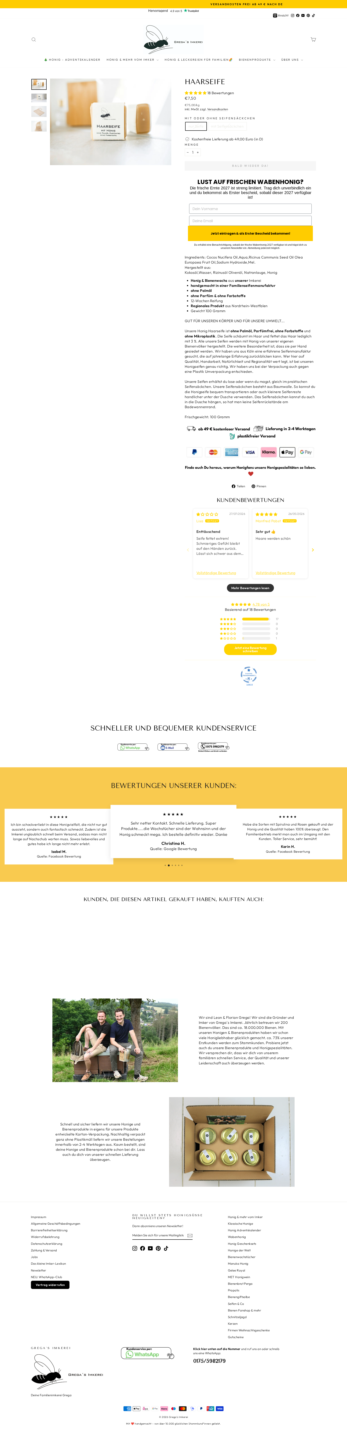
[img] (207, 514)
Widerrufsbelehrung (45, 1237)
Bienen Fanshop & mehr (244, 1310)
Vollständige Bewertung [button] (216, 572)
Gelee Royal (236, 1270)
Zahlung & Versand (44, 1250)
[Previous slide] (188, 549)
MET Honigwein (239, 1277)
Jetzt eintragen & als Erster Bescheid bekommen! (250, 233)
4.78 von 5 (261, 604)
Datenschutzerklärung (46, 1244)
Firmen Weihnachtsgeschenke (249, 1330)
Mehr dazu (64, 956)
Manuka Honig (238, 1263)
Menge (192, 144)
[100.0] (249, 675)
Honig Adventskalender (244, 1230)
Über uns (290, 59)
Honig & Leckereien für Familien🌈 (199, 59)
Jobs (34, 1257)
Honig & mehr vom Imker (131, 59)
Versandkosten (217, 109)
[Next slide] (313, 549)
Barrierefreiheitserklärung (49, 1230)
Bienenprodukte (255, 59)
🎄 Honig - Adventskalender (72, 59)
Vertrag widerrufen (50, 1285)
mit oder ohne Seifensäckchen (220, 118)
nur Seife (196, 126)
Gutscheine (236, 1337)
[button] (196, 93)
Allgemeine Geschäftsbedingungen (55, 1223)
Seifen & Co (236, 1304)
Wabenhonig (237, 1237)
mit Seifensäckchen (227, 126)
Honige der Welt (239, 1250)
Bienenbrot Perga (240, 1284)
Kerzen (233, 1324)
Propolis (233, 1290)
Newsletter (38, 1270)
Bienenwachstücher (242, 1257)
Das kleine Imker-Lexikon (48, 1263)
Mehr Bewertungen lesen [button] (250, 588)
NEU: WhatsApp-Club (46, 1277)
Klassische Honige (240, 1223)
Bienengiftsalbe (239, 1297)
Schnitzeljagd (237, 1317)
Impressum (38, 1217)
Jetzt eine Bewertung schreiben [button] (250, 649)
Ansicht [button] (283, 15)
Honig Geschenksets (242, 1244)
